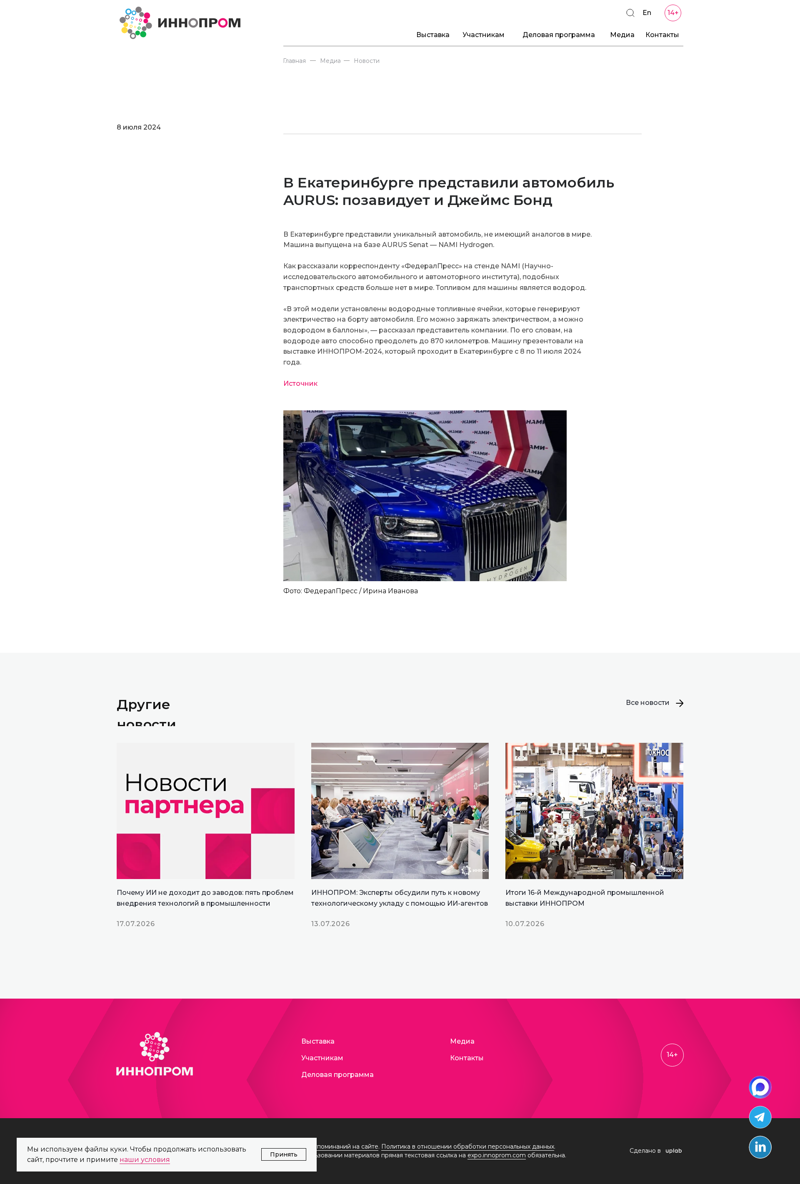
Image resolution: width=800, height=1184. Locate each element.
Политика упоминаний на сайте (330, 1146)
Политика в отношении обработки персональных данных (467, 1146)
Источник (300, 383)
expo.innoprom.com (497, 1155)
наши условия (145, 1160)
